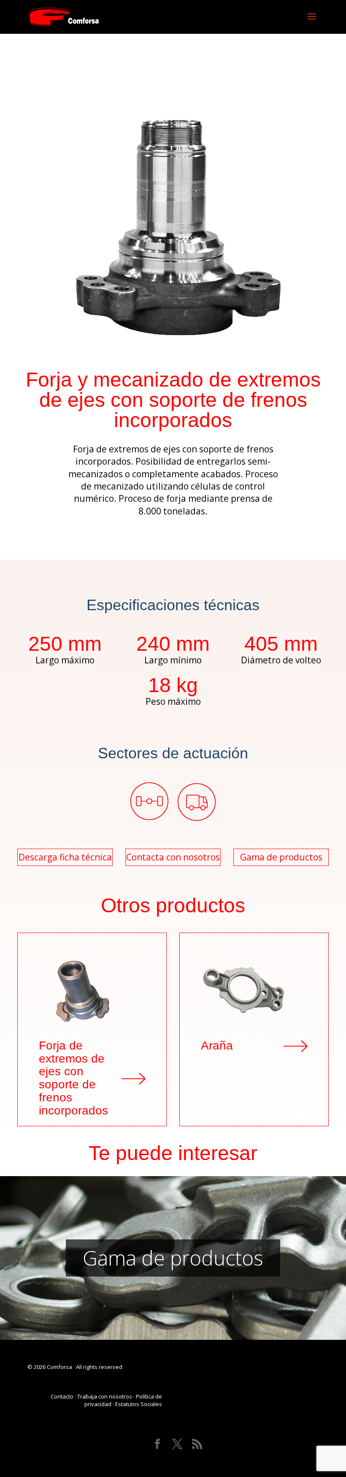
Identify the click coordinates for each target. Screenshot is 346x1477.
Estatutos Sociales (138, 1404)
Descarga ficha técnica (65, 857)
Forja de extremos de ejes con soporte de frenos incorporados (73, 1078)
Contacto (62, 1396)
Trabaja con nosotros (104, 1396)
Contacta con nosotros (173, 857)
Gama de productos (281, 857)
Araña (217, 1045)
